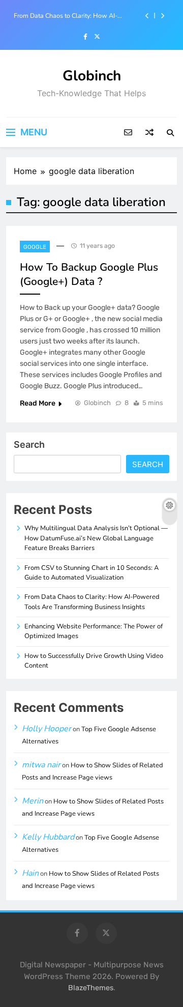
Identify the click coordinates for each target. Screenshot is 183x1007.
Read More (37, 403)
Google (34, 247)
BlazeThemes (90, 988)
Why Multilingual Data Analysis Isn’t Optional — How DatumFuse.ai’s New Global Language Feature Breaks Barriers (96, 538)
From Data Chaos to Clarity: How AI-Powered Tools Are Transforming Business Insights (74, 16)
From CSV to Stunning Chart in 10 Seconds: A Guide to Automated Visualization (91, 572)
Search (29, 444)
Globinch (92, 75)
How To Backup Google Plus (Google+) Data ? (89, 274)
